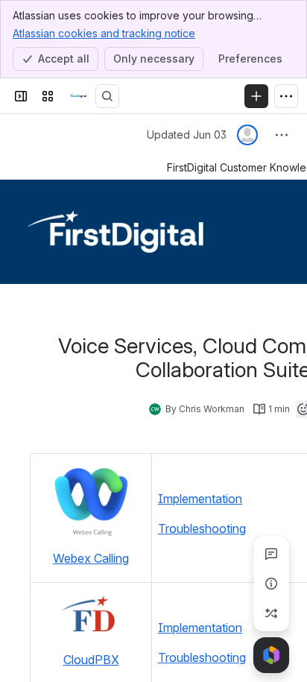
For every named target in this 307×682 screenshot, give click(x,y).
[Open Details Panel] (271, 584)
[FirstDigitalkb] (77, 96)
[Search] (107, 96)
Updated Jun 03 (187, 134)
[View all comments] (271, 554)
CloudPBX (91, 659)
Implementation (200, 498)
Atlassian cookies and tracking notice (104, 33)
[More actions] (282, 135)
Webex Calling (91, 558)
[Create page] (271, 613)
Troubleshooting (202, 528)
